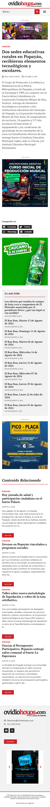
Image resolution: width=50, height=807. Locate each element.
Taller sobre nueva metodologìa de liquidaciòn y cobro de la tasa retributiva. (24, 596)
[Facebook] (6, 730)
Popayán (6, 46)
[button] (44, 11)
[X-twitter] (12, 730)
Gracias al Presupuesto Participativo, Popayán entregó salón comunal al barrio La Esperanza (23, 651)
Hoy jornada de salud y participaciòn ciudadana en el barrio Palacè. (22, 498)
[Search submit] (37, 11)
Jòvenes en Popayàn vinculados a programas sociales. (24, 546)
